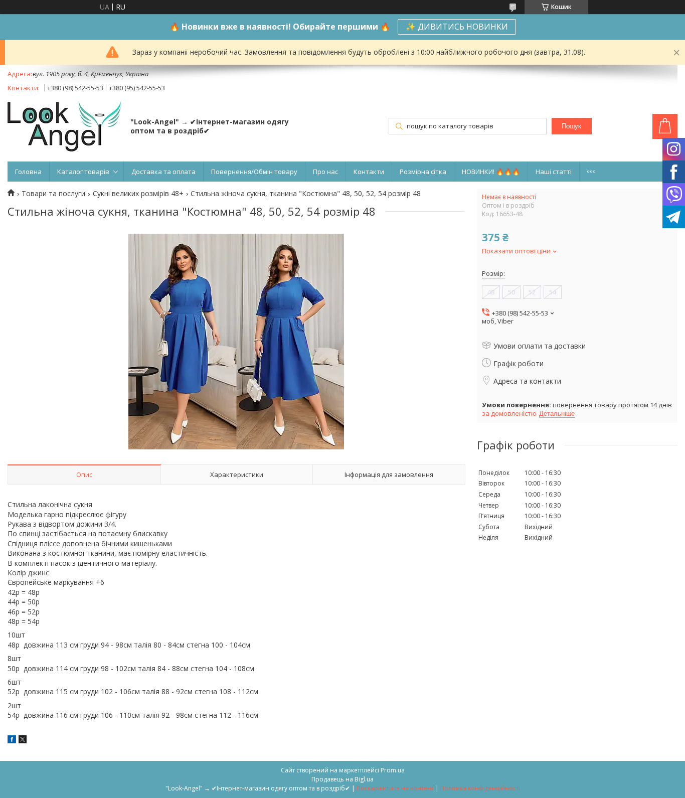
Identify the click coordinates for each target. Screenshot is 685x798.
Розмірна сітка (423, 171)
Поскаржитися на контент (395, 788)
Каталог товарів (83, 171)
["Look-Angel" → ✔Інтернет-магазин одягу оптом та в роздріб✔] (64, 127)
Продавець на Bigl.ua (342, 779)
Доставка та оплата (163, 171)
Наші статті (554, 171)
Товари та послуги (53, 193)
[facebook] (12, 740)
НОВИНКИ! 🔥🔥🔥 (491, 171)
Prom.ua (393, 770)
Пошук (571, 126)
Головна (28, 171)
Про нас (325, 171)
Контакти (369, 171)
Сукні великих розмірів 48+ (138, 193)
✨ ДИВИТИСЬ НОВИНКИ (457, 26)
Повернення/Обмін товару (254, 171)
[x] (23, 740)
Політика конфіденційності (480, 788)
